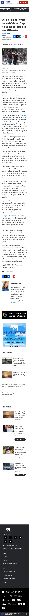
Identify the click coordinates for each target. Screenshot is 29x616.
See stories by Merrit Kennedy (16, 301)
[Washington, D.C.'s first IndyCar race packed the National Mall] (8, 466)
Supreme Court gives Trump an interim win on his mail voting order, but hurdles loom (19, 429)
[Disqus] (14, 502)
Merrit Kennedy (6, 34)
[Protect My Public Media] (20, 596)
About (4, 553)
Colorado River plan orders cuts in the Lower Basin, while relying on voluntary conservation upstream (20, 361)
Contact (5, 556)
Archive (5, 582)
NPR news (10, 271)
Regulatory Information (9, 571)
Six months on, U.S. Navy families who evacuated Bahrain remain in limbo (20, 374)
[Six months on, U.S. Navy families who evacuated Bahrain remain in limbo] (7, 374)
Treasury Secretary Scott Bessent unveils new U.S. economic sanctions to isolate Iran (20, 451)
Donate (24, 2)
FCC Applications (7, 575)
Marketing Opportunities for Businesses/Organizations (10, 564)
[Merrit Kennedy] (5, 286)
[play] (2, 614)
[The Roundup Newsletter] (14, 335)
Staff (4, 568)
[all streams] (27, 614)
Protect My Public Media (9, 578)
